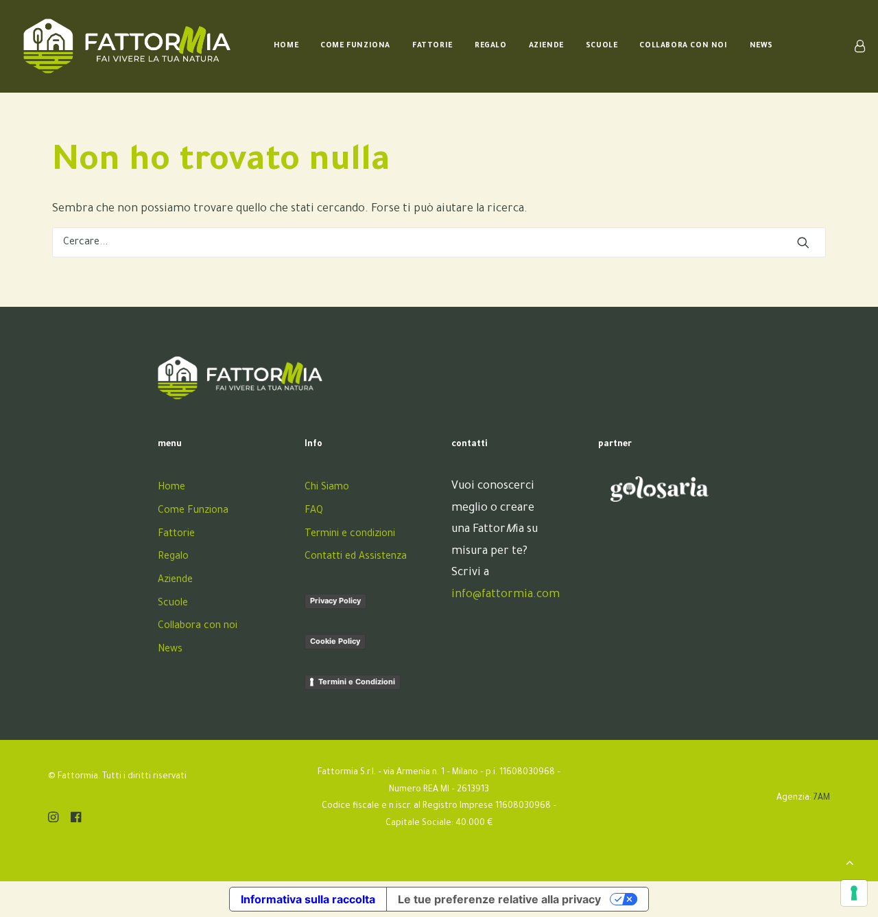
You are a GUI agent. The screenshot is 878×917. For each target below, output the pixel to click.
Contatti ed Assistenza (356, 557)
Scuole (602, 46)
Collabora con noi (683, 46)
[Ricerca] (439, 242)
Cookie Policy (335, 641)
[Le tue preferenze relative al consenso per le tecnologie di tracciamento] (854, 893)
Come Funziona (355, 46)
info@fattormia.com (505, 595)
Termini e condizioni (350, 534)
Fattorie (432, 46)
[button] (803, 242)
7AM (822, 798)
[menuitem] (286, 46)
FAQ (314, 511)
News (761, 46)
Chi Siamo (327, 488)
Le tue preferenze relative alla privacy (499, 899)
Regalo (491, 46)
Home (286, 46)
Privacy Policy (335, 600)
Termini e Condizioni (356, 681)
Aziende (546, 46)
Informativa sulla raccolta (308, 899)
